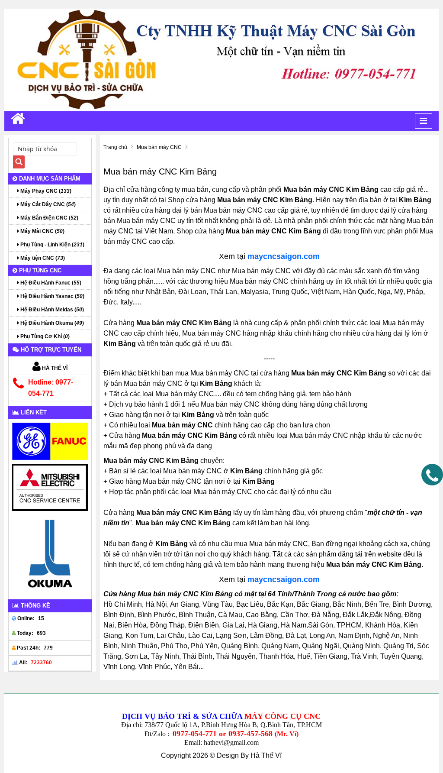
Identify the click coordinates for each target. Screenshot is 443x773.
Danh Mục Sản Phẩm (48, 178)
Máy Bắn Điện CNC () (48, 218)
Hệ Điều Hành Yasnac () (51, 296)
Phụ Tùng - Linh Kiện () (51, 245)
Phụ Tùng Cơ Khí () (44, 336)
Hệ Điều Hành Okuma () (51, 323)
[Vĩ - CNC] (18, 118)
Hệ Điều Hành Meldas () (51, 310)
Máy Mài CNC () (41, 231)
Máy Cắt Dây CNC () (47, 204)
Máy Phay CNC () (45, 191)
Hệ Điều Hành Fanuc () (50, 283)
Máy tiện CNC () (42, 258)
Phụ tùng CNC (39, 270)
